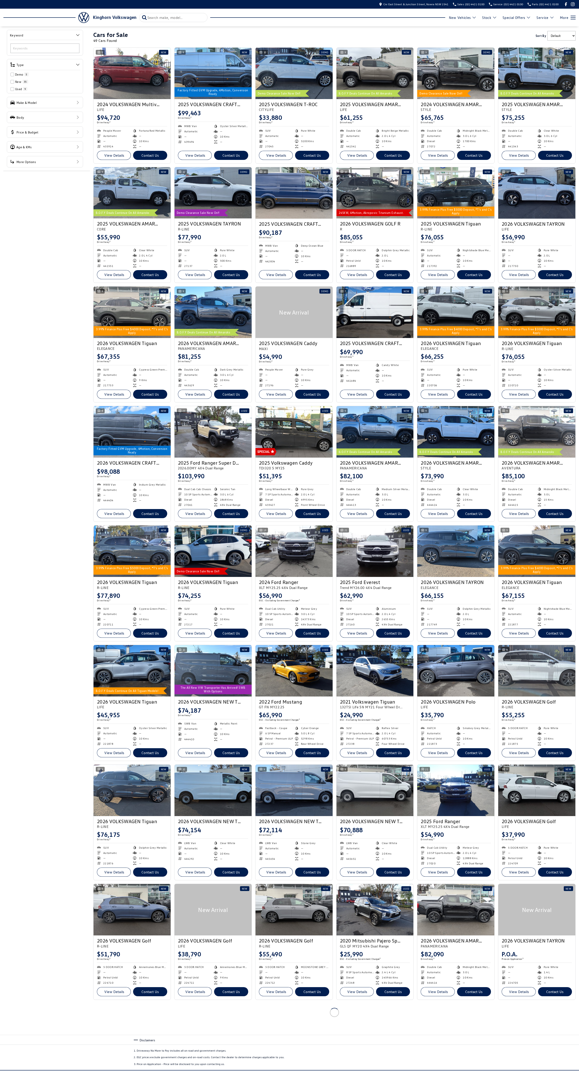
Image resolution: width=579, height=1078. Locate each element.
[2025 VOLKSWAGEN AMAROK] (375, 73)
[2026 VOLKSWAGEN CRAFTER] (132, 432)
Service (542, 17)
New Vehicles (460, 17)
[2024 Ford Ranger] (294, 551)
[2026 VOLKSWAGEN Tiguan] (132, 312)
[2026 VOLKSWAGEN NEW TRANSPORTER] (213, 670)
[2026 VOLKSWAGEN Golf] (536, 670)
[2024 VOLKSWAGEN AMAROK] (455, 73)
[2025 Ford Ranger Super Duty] (213, 432)
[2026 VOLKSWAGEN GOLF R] (375, 193)
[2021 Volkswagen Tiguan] (375, 670)
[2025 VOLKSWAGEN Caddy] (294, 312)
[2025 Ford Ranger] (455, 790)
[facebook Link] (566, 4)
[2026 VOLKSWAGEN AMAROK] (213, 312)
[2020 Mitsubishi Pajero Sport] (375, 909)
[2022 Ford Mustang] (294, 670)
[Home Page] (46, 17)
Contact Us (150, 155)
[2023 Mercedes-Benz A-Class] (132, 1029)
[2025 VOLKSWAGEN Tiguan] (455, 193)
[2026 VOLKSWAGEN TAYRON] (536, 193)
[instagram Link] (573, 4)
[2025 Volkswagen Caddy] (294, 432)
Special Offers (514, 17)
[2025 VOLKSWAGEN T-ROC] (294, 73)
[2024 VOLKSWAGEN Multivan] (132, 73)
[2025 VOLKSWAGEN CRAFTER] (213, 73)
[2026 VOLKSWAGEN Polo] (455, 670)
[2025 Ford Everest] (375, 551)
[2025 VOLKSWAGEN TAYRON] (213, 193)
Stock (486, 17)
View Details (114, 155)
